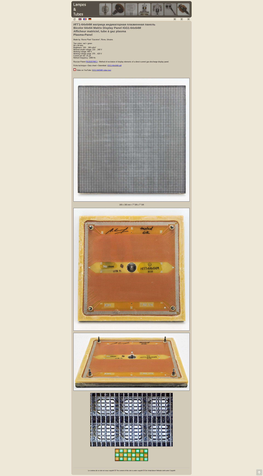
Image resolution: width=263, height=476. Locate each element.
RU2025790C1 (92, 62)
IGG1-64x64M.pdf (114, 66)
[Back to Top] (259, 472)
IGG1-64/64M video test (101, 70)
